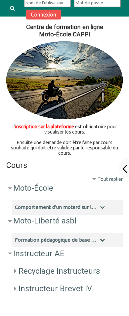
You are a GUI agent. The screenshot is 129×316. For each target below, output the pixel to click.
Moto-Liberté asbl (44, 220)
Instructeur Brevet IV (55, 288)
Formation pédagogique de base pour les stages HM (57, 240)
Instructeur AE (38, 253)
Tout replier (110, 179)
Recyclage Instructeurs (59, 271)
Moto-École (33, 188)
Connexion (43, 15)
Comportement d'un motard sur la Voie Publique (57, 207)
